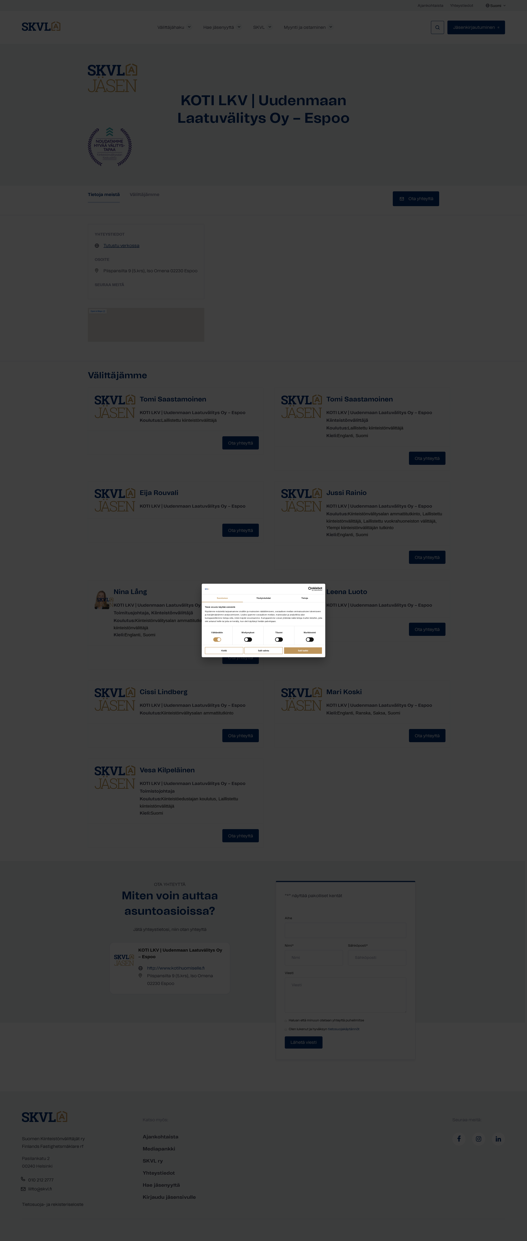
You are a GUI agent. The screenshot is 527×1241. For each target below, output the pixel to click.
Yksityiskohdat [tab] (263, 598)
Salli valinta (263, 650)
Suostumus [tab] (222, 598)
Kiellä (224, 650)
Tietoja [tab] (304, 598)
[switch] (248, 639)
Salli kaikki (303, 650)
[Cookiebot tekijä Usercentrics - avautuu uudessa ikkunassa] (310, 589)
